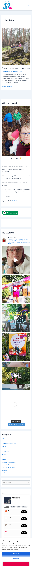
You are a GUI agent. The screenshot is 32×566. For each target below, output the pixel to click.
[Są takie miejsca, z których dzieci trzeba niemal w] (16, 318)
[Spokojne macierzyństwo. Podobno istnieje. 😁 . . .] (16, 260)
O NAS (3, 454)
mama (3, 449)
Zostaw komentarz (7, 71)
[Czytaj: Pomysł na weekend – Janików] (16, 46)
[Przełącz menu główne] (28, 5)
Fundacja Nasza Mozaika (9, 443)
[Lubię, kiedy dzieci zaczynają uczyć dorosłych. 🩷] (16, 404)
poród (3, 457)
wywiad (4, 473)
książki (4, 446)
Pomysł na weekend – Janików (16, 68)
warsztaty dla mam (7, 465)
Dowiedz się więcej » (7, 86)
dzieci (3, 441)
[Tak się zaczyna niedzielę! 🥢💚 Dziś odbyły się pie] (16, 289)
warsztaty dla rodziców (8, 467)
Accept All (16, 553)
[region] (16, 552)
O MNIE (14, 201)
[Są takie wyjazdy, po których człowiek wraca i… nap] (16, 376)
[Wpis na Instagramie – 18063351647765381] (16, 347)
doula (3, 438)
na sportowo (5, 451)
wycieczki (16, 71)
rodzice (4, 459)
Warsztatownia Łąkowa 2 (9, 462)
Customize (16, 558)
